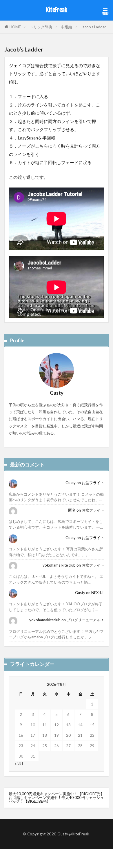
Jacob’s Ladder (93, 27)
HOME (15, 27)
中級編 (66, 27)
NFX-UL (97, 592)
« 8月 (19, 763)
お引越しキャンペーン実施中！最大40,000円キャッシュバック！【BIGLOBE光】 (56, 799)
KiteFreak (56, 10)
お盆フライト (93, 482)
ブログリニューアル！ (85, 620)
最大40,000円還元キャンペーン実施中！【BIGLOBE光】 (56, 793)
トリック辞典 (41, 27)
